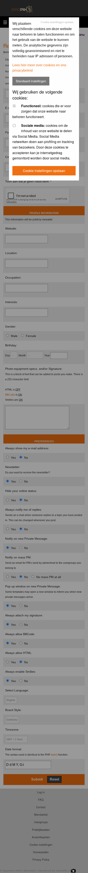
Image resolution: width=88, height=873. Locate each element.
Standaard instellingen (31, 81)
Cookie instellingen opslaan (57, 22)
